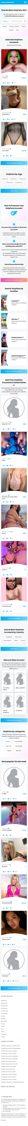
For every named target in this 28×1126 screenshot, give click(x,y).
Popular (9, 751)
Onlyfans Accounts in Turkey (8, 1079)
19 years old (14, 179)
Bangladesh (9, 637)
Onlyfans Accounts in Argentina (9, 1056)
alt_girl (3, 1024)
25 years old (9, 182)
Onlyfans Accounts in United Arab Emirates (12, 1082)
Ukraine (16, 640)
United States (18, 637)
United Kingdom (7, 640)
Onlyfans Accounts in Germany (9, 1064)
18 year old (5, 179)
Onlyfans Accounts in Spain (8, 1071)
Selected (18, 751)
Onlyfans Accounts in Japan (8, 1066)
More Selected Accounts (14, 163)
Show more (14, 191)
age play (22, 186)
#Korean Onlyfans (14, 26)
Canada (23, 640)
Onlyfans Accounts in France (8, 1061)
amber (3, 1026)
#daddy (11, 30)
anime (2, 1031)
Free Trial (8, 746)
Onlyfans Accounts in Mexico (8, 1077)
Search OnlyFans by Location (14, 371)
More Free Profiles (14, 618)
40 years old (18, 182)
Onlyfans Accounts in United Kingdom (11, 1048)
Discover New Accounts (14, 720)
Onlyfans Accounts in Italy (8, 1069)
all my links (4, 1021)
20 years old (22, 179)
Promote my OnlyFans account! (14, 280)
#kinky (23, 26)
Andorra (17, 644)
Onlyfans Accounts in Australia (9, 1058)
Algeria (10, 644)
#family (5, 26)
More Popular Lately (14, 988)
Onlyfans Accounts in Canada (9, 1051)
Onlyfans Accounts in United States (10, 1046)
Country (7, 741)
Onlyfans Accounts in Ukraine (8, 1053)
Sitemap (3, 1120)
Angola (24, 644)
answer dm (4, 1034)
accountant (7, 186)
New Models (18, 746)
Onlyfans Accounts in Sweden (9, 1074)
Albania (4, 644)
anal (2, 1029)
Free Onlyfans (18, 741)
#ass (17, 30)
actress (15, 186)
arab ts (3, 1037)
